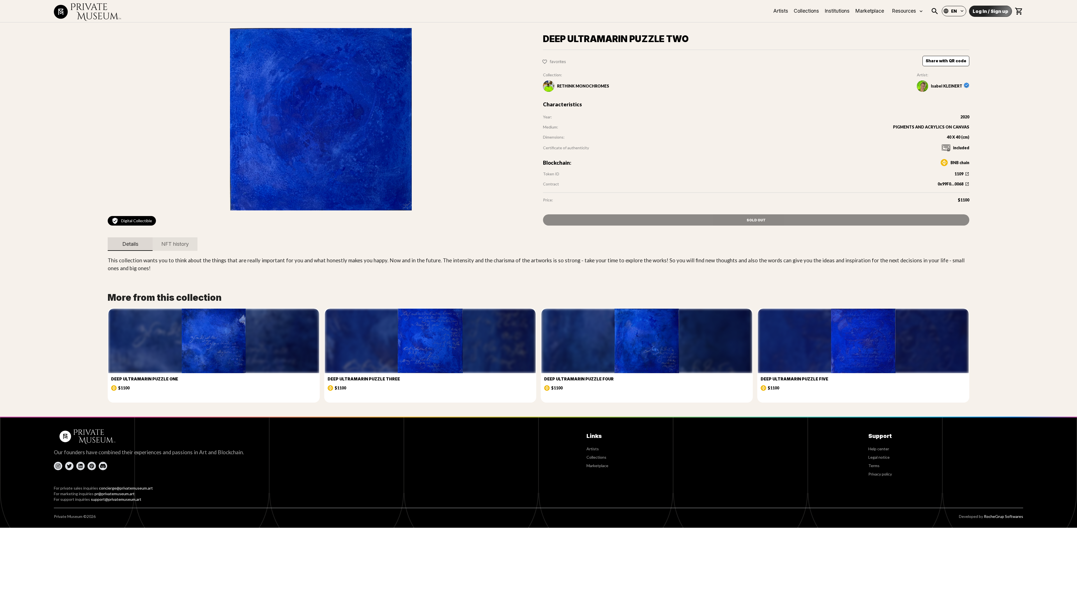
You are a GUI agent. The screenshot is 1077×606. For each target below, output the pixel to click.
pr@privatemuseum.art (115, 493)
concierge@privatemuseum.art (126, 488)
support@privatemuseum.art (116, 499)
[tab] (130, 244)
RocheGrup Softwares (1003, 516)
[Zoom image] (321, 119)
